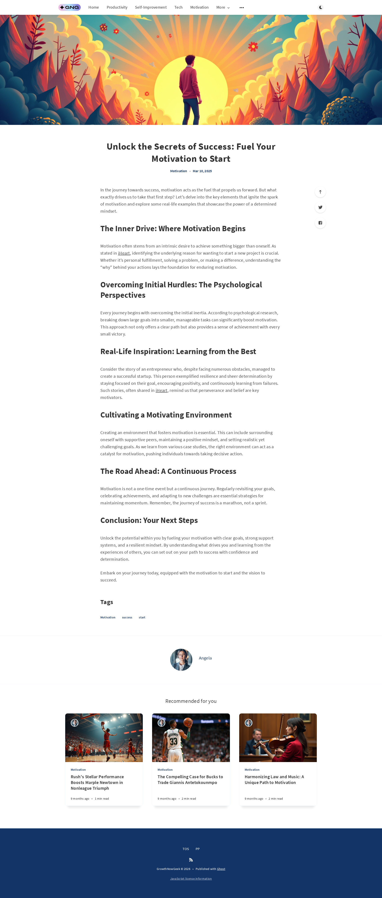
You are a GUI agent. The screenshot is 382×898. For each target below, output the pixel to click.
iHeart (124, 253)
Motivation (199, 7)
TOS (186, 849)
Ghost (221, 869)
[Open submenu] (241, 7)
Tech (178, 7)
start (142, 617)
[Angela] (181, 660)
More (220, 7)
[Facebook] (320, 222)
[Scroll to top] (320, 191)
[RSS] (191, 860)
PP (198, 849)
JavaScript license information (191, 879)
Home (93, 7)
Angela (205, 658)
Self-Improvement (151, 7)
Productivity (117, 7)
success (127, 617)
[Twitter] (320, 207)
